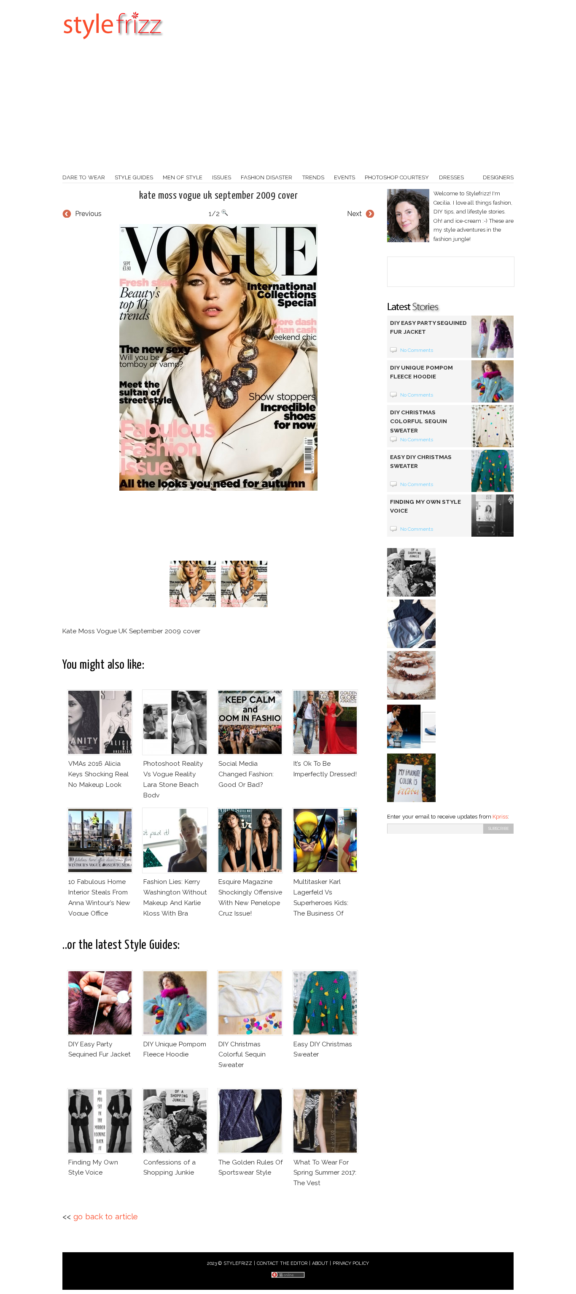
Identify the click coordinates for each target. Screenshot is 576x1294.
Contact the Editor (282, 1263)
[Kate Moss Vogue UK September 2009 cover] (218, 357)
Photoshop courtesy (397, 177)
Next (354, 214)
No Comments (416, 350)
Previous (88, 214)
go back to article (105, 1216)
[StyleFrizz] (113, 43)
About (320, 1263)
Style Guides (134, 177)
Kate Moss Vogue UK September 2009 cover (218, 196)
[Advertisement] (288, 110)
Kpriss (500, 816)
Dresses (451, 177)
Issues (221, 177)
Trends (313, 177)
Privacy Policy (351, 1263)
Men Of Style (182, 177)
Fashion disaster (266, 177)
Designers (498, 177)
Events (344, 177)
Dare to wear (83, 177)
